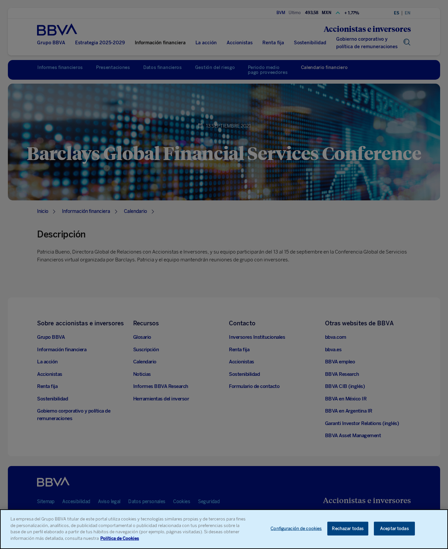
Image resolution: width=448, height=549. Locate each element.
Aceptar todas (394, 528)
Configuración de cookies (296, 528)
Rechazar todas (348, 528)
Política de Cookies (119, 538)
